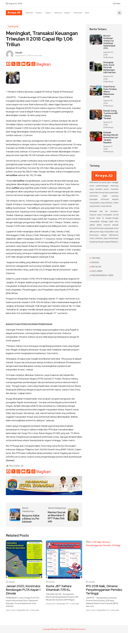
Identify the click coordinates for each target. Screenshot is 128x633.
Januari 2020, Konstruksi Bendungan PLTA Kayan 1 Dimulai (23, 589)
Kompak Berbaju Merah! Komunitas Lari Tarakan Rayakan (110, 137)
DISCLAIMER (96, 271)
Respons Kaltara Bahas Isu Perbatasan (31, 518)
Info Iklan (116, 3)
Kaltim (47, 13)
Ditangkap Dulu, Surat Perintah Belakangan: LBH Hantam (109, 67)
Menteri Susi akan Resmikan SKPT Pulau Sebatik (57, 517)
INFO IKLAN (96, 266)
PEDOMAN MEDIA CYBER (102, 275)
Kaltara (38, 13)
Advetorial (78, 13)
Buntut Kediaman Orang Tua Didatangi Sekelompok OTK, (109, 42)
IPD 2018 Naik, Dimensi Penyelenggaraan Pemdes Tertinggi (104, 589)
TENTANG (95, 258)
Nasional (58, 13)
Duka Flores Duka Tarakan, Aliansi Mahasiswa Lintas (110, 91)
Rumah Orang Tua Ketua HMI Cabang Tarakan (110, 115)
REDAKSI (95, 262)
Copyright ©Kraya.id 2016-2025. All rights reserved (64, 629)
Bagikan (43, 64)
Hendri (12, 582)
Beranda (29, 13)
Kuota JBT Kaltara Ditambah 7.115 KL (58, 588)
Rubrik (67, 13)
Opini (87, 13)
